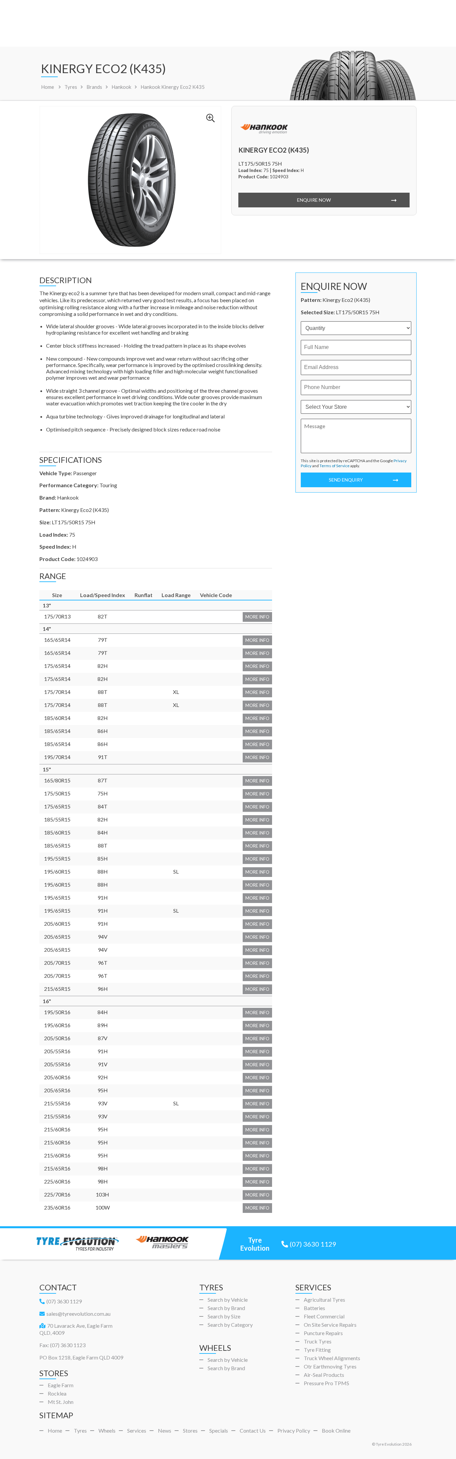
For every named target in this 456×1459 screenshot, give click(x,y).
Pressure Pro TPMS (326, 1383)
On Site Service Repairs (330, 1324)
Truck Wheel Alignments (332, 1358)
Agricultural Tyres (324, 1299)
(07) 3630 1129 (313, 1244)
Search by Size (224, 1316)
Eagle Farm (60, 1385)
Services (136, 1430)
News (164, 1430)
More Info (257, 616)
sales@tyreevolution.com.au (78, 1313)
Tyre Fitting (317, 1349)
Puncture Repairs (323, 1333)
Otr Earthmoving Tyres (330, 1366)
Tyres (80, 1430)
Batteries (314, 1308)
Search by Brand (226, 1308)
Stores (190, 1430)
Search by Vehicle (228, 1299)
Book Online (336, 1430)
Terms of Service (334, 465)
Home (47, 87)
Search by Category (230, 1324)
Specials (218, 1430)
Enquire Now (314, 200)
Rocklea (57, 1393)
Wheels (107, 1430)
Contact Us (253, 1430)
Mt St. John (60, 1402)
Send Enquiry (346, 480)
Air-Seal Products (324, 1375)
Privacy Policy (293, 1430)
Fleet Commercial (324, 1316)
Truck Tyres (317, 1341)
